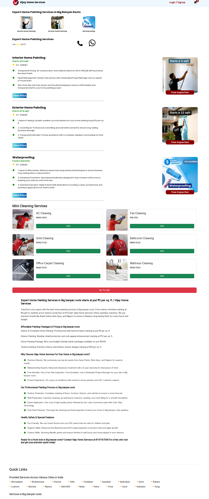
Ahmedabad (17, 482)
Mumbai (32, 487)
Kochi (141, 482)
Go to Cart (104, 290)
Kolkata (156, 482)
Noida (81, 487)
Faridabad (88, 482)
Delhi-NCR (65, 487)
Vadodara (140, 487)
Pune (110, 487)
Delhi (72, 482)
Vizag (157, 487)
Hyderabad (125, 482)
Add (68, 226)
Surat (124, 487)
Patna (96, 487)
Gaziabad (106, 482)
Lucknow (15, 487)
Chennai (57, 482)
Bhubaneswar (38, 482)
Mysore (48, 487)
